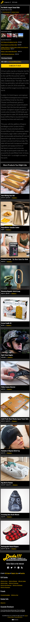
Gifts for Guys (4, 581)
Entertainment (6, 12)
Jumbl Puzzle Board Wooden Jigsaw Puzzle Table (14, 419)
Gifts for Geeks (22, 581)
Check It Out (15, 66)
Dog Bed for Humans (7, 483)
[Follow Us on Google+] (18, 567)
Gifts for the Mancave (6, 585)
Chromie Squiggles (5, 595)
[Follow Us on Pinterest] (15, 567)
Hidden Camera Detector (8, 387)
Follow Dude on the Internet (15, 563)
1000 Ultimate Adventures (7, 54)
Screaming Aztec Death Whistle (10, 514)
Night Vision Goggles (7, 355)
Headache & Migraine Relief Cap (10, 451)
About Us (3, 602)
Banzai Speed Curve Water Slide (9, 44)
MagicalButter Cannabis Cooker (10, 227)
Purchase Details (6, 58)
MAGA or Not (14, 595)
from (11, 197)
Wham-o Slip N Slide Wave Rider (9, 51)
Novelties (22, 573)
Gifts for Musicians (5, 587)
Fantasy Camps (15, 12)
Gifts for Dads (4, 583)
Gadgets (13, 573)
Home (26, 615)
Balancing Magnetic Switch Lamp (10, 291)
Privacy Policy (11, 617)
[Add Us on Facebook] (8, 567)
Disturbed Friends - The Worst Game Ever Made (14, 259)
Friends (3, 591)
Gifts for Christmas (13, 583)
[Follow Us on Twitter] (11, 567)
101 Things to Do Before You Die (9, 42)
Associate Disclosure (7, 607)
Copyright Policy (18, 617)
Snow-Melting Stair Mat (8, 195)
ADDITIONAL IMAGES (6, 31)
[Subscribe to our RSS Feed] (22, 567)
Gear (17, 573)
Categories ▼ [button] (7, 2)
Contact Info (4, 599)
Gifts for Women (13, 581)
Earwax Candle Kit (6, 323)
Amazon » (14, 197)
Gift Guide (14, 2)
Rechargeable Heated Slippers (10, 546)
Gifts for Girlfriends (17, 585)
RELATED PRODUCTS (6, 39)
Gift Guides (4, 577)
